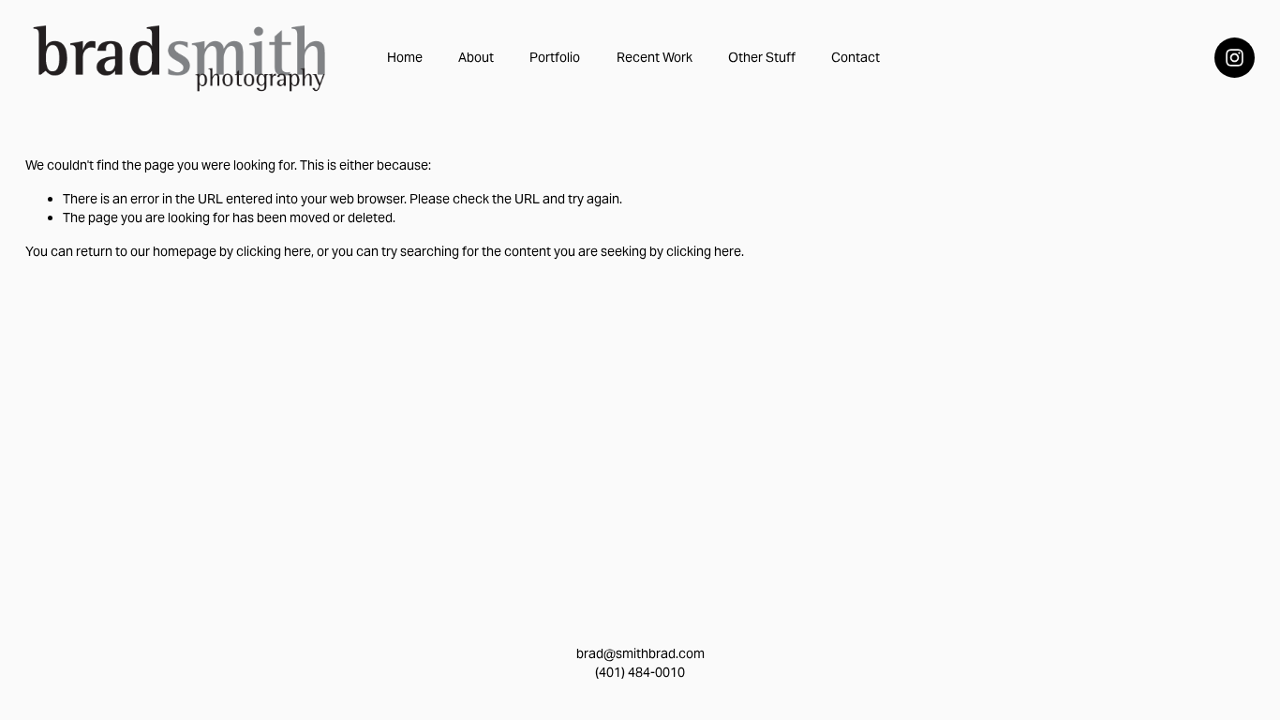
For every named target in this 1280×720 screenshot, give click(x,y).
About (476, 57)
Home (405, 57)
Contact (855, 57)
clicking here (273, 251)
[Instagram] (1234, 58)
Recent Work (654, 57)
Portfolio (554, 57)
